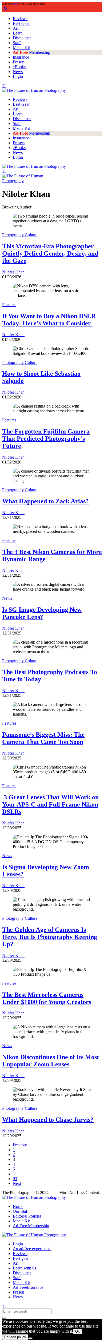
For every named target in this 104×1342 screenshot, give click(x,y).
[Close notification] (5, 10)
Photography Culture (19, 235)
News (7, 598)
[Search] (4, 1318)
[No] (30, 1338)
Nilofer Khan (13, 272)
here (15, 3)
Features (9, 304)
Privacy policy (15, 1337)
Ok (77, 1331)
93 (15, 1178)
